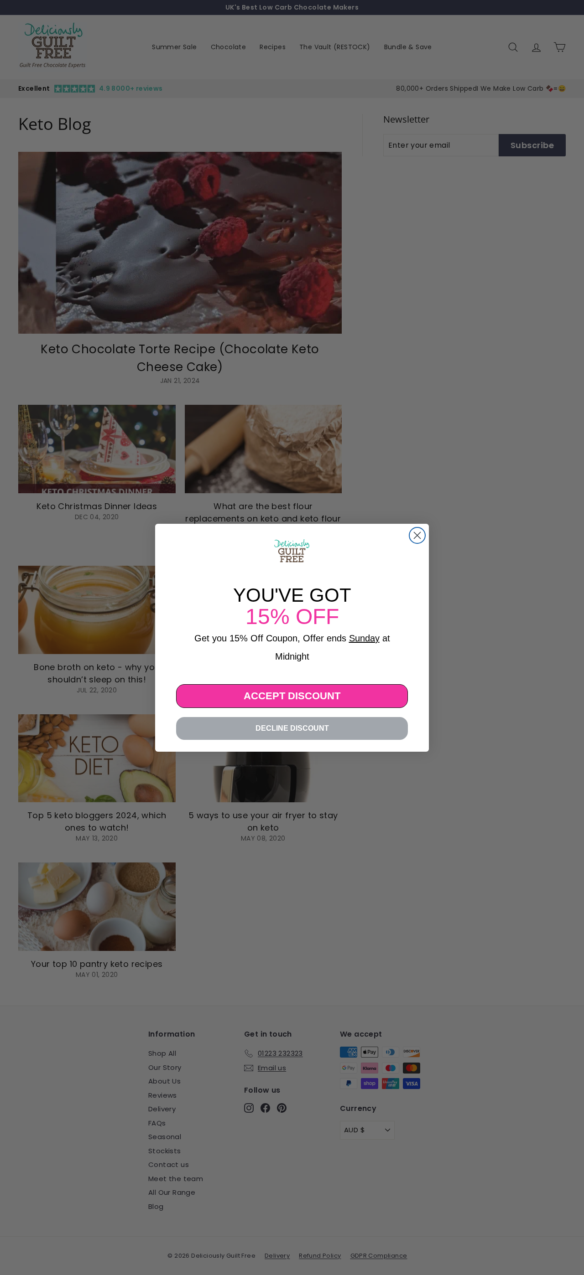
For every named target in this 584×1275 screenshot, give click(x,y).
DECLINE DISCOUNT (292, 728)
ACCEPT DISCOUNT (292, 696)
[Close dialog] (417, 535)
